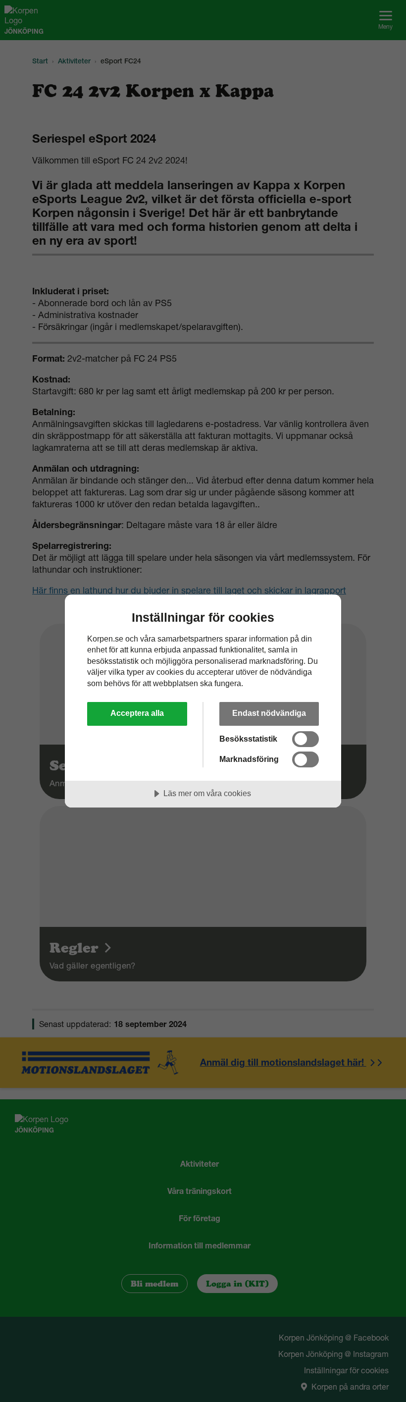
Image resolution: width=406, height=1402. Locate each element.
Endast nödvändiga (269, 712)
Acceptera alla (137, 712)
